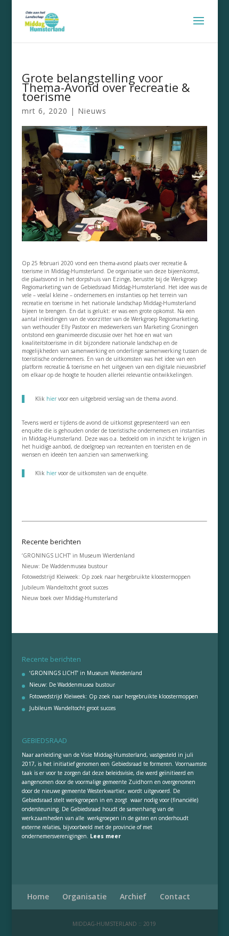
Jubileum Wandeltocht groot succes (65, 587)
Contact (175, 896)
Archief (133, 896)
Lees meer (105, 836)
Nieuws (92, 111)
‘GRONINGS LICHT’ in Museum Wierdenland (78, 555)
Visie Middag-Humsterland (113, 754)
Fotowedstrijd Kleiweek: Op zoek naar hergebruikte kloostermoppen (106, 576)
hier (51, 398)
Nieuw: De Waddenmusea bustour (65, 566)
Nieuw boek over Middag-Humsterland (70, 598)
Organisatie (84, 896)
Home (38, 896)
